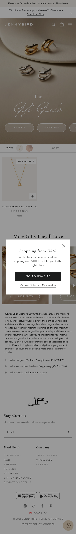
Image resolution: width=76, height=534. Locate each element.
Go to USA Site (38, 276)
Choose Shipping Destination (38, 285)
